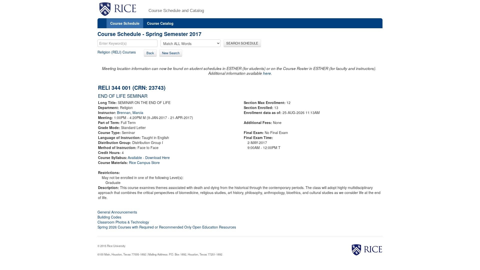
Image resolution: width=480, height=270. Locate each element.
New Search (171, 52)
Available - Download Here (149, 157)
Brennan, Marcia (130, 112)
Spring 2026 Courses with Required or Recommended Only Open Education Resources (167, 227)
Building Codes (109, 217)
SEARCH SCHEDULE (242, 43)
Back (150, 52)
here (267, 73)
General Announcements (117, 212)
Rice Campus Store (144, 162)
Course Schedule (125, 23)
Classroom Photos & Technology (123, 222)
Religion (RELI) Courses (117, 52)
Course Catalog (160, 23)
